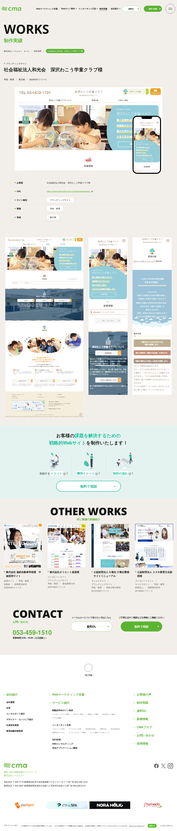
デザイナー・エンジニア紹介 (19, 719)
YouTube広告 (115, 729)
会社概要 (10, 702)
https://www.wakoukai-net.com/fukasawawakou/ (68, 191)
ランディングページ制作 (77, 732)
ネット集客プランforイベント (100, 732)
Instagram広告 (90, 729)
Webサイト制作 (68, 8)
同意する (152, 826)
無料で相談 (153, 9)
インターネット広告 (87, 8)
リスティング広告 (58, 729)
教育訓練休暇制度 (14, 731)
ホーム (16, 51)
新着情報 (142, 718)
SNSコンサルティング (62, 744)
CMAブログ (144, 727)
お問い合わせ (145, 735)
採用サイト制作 (93, 714)
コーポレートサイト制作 (60, 714)
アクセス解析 (57, 718)
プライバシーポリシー (13, 825)
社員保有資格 (12, 725)
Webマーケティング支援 (47, 8)
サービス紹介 (61, 702)
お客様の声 (144, 694)
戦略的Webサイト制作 (62, 710)
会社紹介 (115, 8)
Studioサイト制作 (109, 714)
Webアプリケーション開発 (64, 748)
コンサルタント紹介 (15, 714)
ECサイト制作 (78, 714)
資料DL (131, 9)
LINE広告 (103, 729)
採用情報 (142, 743)
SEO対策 (56, 740)
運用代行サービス (58, 732)
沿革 (8, 708)
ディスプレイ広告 (75, 729)
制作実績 (103, 8)
